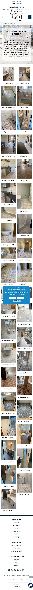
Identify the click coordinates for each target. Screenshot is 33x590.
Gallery (7, 23)
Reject (20, 298)
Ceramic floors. (24, 56)
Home (3, 23)
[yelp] (20, 570)
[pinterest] (15, 570)
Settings (16, 300)
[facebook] (9, 570)
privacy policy (17, 292)
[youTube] (17, 570)
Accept (13, 298)
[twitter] (12, 570)
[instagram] (23, 570)
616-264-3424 (17, 11)
